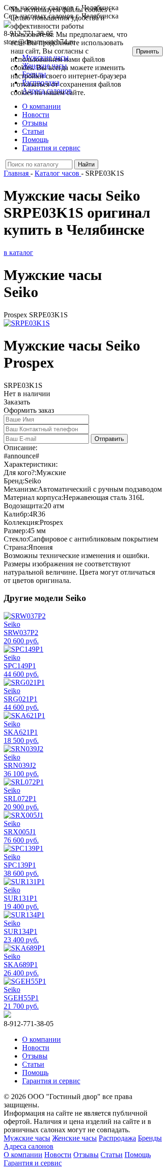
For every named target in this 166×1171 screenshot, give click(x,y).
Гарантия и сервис (51, 148)
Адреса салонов (28, 1146)
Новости (35, 115)
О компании (41, 106)
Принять (147, 51)
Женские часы (74, 1138)
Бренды (150, 1138)
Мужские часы (27, 1138)
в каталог (18, 252)
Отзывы (34, 123)
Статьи (33, 131)
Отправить (109, 438)
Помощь (35, 139)
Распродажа (117, 1138)
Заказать (17, 402)
